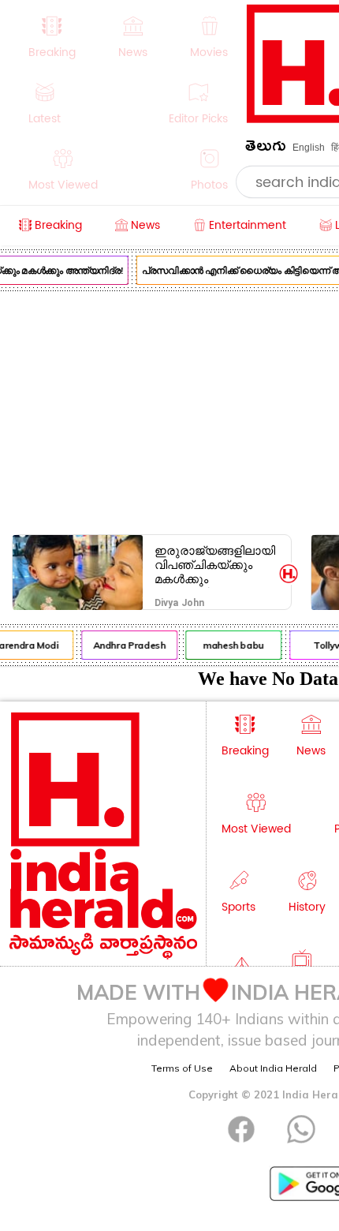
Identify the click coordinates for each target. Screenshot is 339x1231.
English (308, 147)
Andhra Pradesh (127, 645)
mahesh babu (231, 645)
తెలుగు (265, 149)
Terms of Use (182, 1068)
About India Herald (273, 1068)
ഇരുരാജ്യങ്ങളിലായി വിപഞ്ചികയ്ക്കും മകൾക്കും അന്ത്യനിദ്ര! (215, 564)
